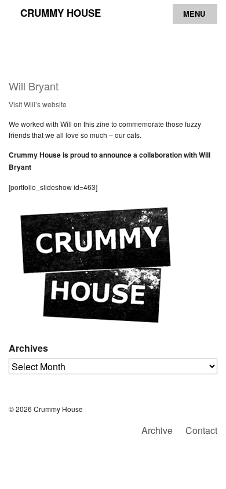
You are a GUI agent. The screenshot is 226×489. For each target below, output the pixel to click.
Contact (201, 430)
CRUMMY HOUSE (60, 13)
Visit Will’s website (38, 104)
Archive (157, 430)
